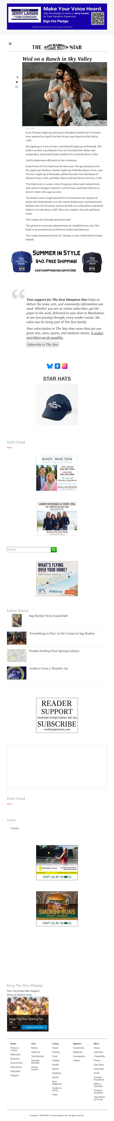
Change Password (99, 1078)
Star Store (99, 1065)
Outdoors (56, 1073)
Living (55, 1044)
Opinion (77, 1044)
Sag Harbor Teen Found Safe (48, 615)
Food (54, 1056)
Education (15, 1071)
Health (55, 1065)
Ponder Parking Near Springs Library (54, 651)
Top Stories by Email (99, 1098)
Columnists (78, 1048)
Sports (55, 1077)
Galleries (35, 1052)
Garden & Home (57, 1089)
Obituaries (15, 1054)
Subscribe (99, 1069)
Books (34, 1048)
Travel (55, 1048)
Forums (14, 828)
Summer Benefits (35, 1061)
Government (16, 1063)
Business (15, 1058)
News (13, 1044)
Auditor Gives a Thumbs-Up (48, 668)
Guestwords (79, 1056)
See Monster (37, 1056)
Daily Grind (16, 1067)
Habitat (55, 1060)
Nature (55, 1069)
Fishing (56, 1052)
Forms (97, 1060)
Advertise (98, 1052)
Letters (76, 1060)
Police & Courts (14, 1049)
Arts (33, 1044)
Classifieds (99, 1056)
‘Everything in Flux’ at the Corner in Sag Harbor (62, 633)
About (97, 1048)
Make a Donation (98, 1085)
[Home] (57, 46)
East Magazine (57, 1082)
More (96, 1044)
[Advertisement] (57, 957)
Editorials (77, 1052)
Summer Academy (98, 1091)
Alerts (97, 1073)
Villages (14, 1075)
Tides (55, 1094)
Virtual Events (34, 1068)
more (9, 447)
